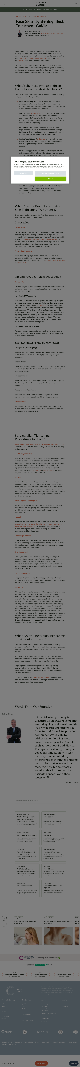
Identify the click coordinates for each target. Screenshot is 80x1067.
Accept (50, 179)
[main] (40, 170)
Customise (23, 173)
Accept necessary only (50, 173)
